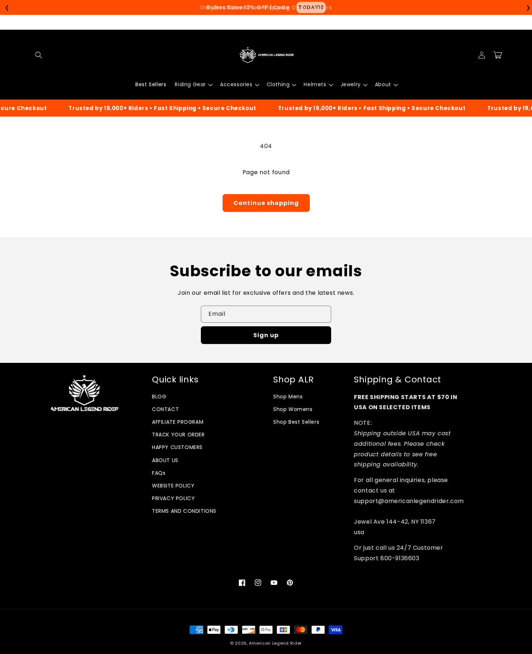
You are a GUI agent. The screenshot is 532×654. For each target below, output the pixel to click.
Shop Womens (293, 409)
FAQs (158, 473)
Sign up (266, 335)
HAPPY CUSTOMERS (177, 447)
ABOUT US (165, 460)
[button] (39, 55)
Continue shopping (266, 203)
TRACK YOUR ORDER (178, 434)
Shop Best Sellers (296, 421)
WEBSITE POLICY (173, 485)
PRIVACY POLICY (173, 498)
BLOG (159, 396)
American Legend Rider (275, 643)
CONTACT (165, 409)
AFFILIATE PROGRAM (177, 421)
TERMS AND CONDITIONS (184, 511)
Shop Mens (288, 396)
